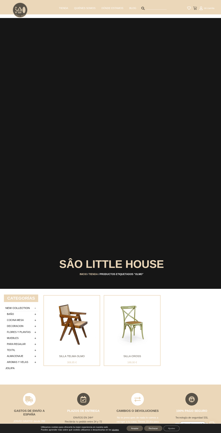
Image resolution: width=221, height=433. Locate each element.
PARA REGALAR (16, 344)
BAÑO (10, 314)
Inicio (83, 274)
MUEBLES (13, 338)
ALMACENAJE (15, 356)
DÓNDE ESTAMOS (112, 8)
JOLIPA (10, 368)
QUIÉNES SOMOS (84, 8)
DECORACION (15, 326)
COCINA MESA (15, 320)
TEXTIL (11, 350)
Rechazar (153, 428)
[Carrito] (195, 8)
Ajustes (171, 428)
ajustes (115, 429)
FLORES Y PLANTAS (19, 332)
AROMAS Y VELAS (17, 362)
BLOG (132, 8)
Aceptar (134, 428)
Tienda (93, 274)
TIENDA (63, 8)
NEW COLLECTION (17, 308)
